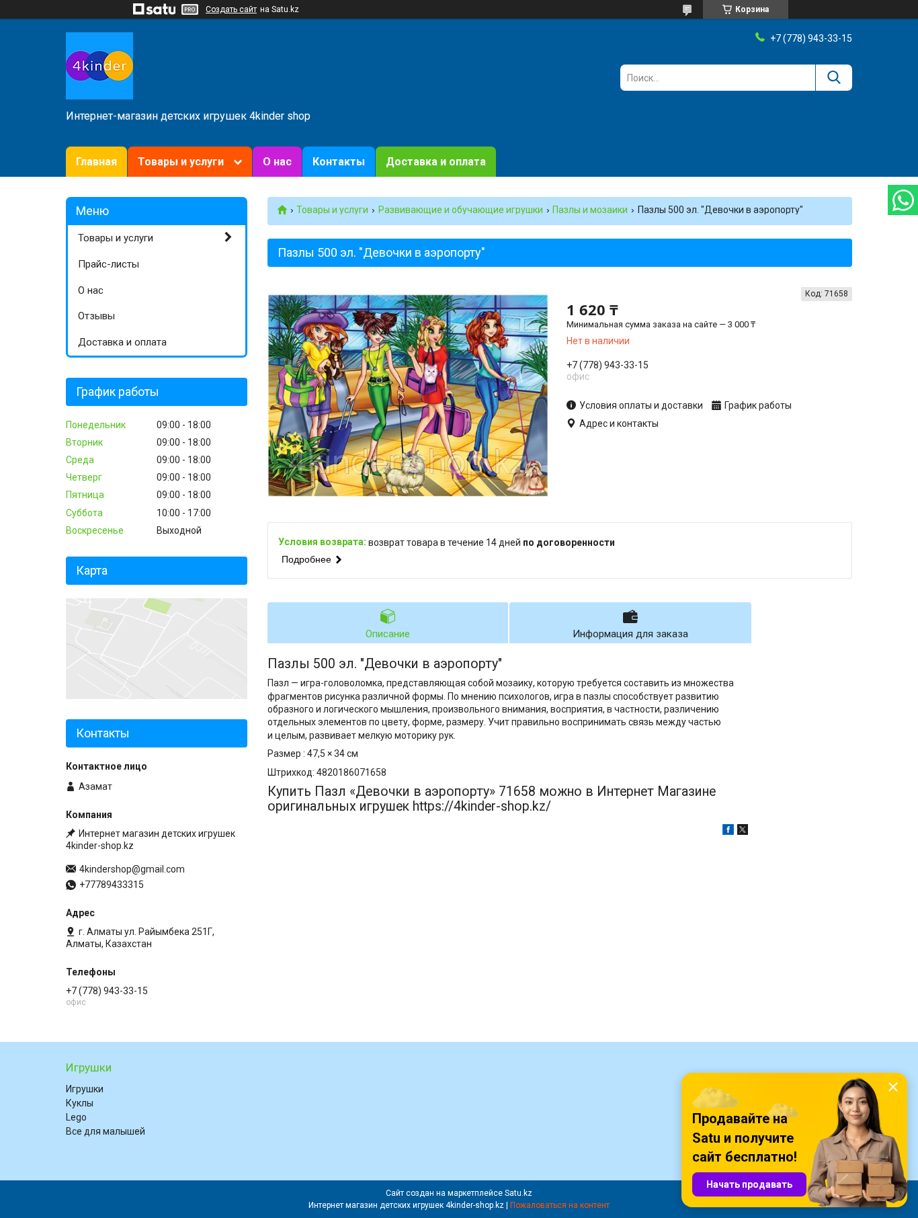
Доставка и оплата (436, 161)
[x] (742, 831)
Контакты (338, 161)
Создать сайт (231, 9)
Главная (96, 161)
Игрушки (84, 1089)
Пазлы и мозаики (590, 209)
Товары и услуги (181, 161)
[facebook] (728, 831)
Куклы (79, 1103)
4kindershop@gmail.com (132, 869)
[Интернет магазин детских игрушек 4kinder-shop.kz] (99, 65)
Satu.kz (518, 1193)
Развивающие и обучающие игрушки (460, 209)
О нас (277, 161)
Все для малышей (105, 1131)
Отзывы (96, 316)
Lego (76, 1117)
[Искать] (833, 78)
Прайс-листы (108, 264)
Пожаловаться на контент (560, 1205)
